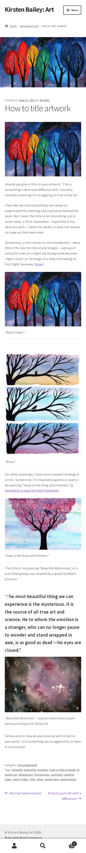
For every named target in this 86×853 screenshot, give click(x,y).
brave (39, 264)
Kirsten (44, 100)
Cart (66, 842)
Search (43, 846)
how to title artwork (62, 770)
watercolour (68, 779)
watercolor (52, 779)
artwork (17, 770)
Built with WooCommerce (23, 838)
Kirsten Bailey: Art (29, 9)
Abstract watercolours (25, 793)
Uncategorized (29, 26)
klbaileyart (26, 775)
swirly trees (20, 779)
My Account (14, 846)
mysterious (41, 775)
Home (13, 26)
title (32, 779)
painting (56, 775)
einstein (42, 770)
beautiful (30, 770)
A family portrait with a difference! (64, 796)
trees (40, 779)
